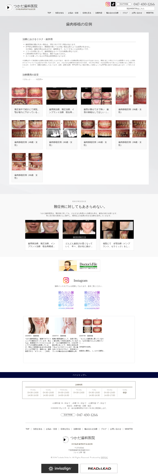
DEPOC (104, 457)
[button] (59, 13)
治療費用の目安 (30, 74)
